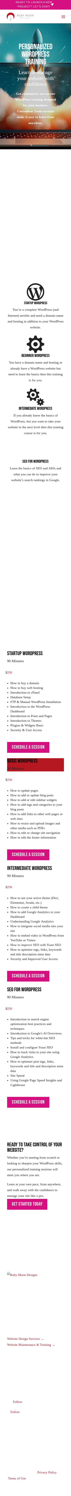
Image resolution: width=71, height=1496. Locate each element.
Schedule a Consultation (20, 1373)
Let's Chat (20, 1255)
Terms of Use (17, 1478)
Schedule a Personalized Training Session (33, 601)
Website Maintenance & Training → (31, 1345)
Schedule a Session (28, 249)
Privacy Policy (47, 1472)
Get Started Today (27, 1204)
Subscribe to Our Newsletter (23, 1443)
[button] (63, 16)
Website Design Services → (25, 1339)
